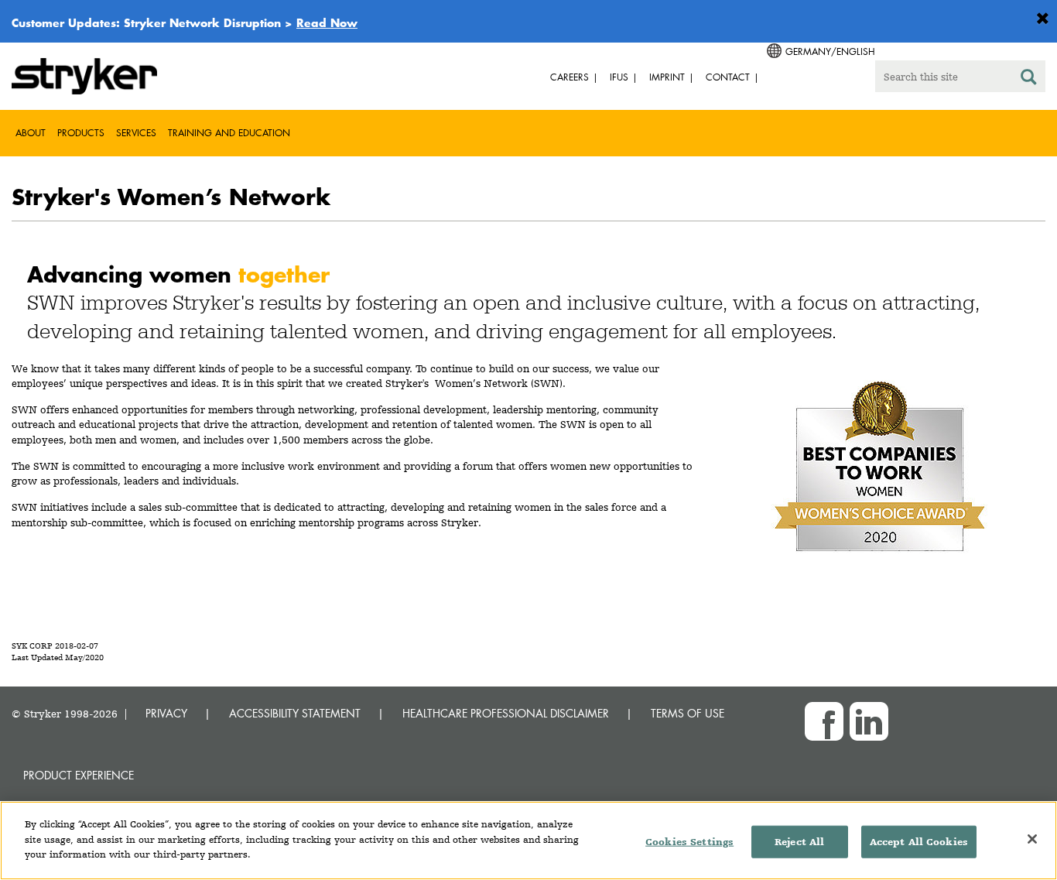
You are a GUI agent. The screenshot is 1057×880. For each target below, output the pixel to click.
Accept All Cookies (919, 841)
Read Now (326, 22)
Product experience (78, 775)
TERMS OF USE (687, 713)
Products (80, 132)
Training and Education (229, 132)
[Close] (1032, 839)
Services (136, 132)
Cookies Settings (689, 841)
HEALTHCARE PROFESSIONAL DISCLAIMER (505, 713)
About (30, 132)
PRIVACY (166, 713)
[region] (528, 840)
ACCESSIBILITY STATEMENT (295, 713)
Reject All (799, 841)
